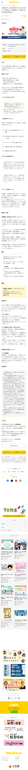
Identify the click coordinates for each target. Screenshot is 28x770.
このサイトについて (6, 756)
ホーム (3, 5)
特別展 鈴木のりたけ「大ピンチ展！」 (7, 575)
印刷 (22, 15)
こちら (12, 349)
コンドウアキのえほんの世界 (6, 620)
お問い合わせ (14, 445)
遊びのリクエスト (5, 758)
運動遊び (22, 471)
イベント (6, 5)
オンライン (4, 471)
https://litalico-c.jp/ (6, 441)
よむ (3, 527)
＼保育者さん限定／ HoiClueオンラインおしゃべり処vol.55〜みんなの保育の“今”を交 (7, 553)
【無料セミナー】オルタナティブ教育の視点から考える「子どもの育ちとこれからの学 (21, 598)
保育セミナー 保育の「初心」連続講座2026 (7, 598)
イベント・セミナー (7, 530)
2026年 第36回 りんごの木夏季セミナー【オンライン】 (21, 621)
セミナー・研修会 (12, 5)
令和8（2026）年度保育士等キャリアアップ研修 (21, 575)
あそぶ (3, 523)
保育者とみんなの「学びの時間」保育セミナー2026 (21, 552)
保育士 (9, 471)
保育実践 (14, 471)
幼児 (18, 471)
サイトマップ (18, 760)
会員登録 (17, 758)
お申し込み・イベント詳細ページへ (13, 56)
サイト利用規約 (5, 760)
